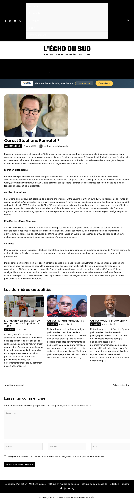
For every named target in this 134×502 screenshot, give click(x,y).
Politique (34, 20)
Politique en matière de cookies (63, 484)
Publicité (125, 484)
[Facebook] (6, 21)
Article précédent (14, 385)
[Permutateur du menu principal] (128, 69)
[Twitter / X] (20, 21)
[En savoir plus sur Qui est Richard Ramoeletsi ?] (67, 306)
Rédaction (114, 484)
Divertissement (37, 35)
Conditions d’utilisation (16, 484)
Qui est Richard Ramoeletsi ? (66, 320)
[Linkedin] (10, 21)
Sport (32, 27)
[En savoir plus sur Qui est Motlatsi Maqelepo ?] (110, 306)
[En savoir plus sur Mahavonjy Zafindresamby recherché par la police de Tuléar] (24, 306)
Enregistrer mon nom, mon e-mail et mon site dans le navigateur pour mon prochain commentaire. (56, 456)
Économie (34, 13)
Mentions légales (37, 484)
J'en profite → (104, 83)
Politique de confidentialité (94, 484)
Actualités (34, 6)
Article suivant (121, 385)
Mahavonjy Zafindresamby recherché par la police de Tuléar (22, 323)
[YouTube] (15, 21)
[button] (128, 20)
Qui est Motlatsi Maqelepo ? (108, 320)
